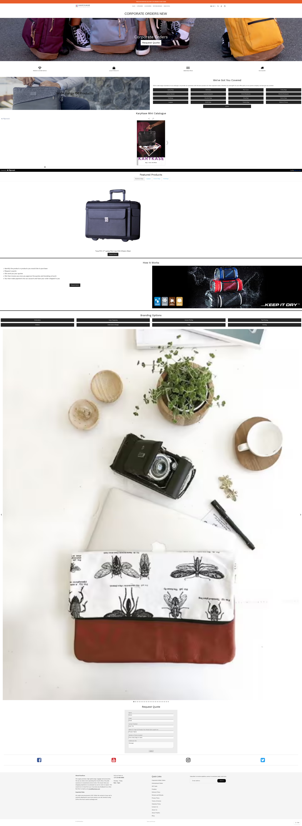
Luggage (170, 102)
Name (130, 713)
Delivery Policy (156, 792)
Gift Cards (154, 786)
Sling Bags (246, 98)
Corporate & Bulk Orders (158, 780)
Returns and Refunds (157, 795)
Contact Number (133, 724)
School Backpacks (245, 94)
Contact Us (155, 807)
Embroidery (37, 320)
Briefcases (208, 90)
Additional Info (133, 741)
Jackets (227, 106)
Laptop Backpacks (208, 94)
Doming (264, 325)
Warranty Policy (156, 804)
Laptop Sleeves (171, 94)
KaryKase (81, 821)
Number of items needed (135, 735)
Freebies (154, 789)
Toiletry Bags (246, 102)
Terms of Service (156, 801)
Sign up (222, 781)
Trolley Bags (283, 90)
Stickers (37, 325)
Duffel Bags (208, 102)
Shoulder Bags (208, 98)
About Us (154, 810)
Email (130, 718)
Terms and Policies (151, 821)
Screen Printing (189, 320)
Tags (188, 325)
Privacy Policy (155, 798)
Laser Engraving (113, 320)
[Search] (218, 6)
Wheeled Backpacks (283, 94)
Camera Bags (283, 98)
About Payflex (156, 813)
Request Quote (151, 42)
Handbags (170, 98)
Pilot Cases (246, 90)
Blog (153, 816)
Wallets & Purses (283, 102)
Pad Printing (264, 320)
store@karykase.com (94, 789)
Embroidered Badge (113, 325)
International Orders (157, 783)
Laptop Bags (170, 90)
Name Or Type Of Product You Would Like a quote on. (143, 729)
